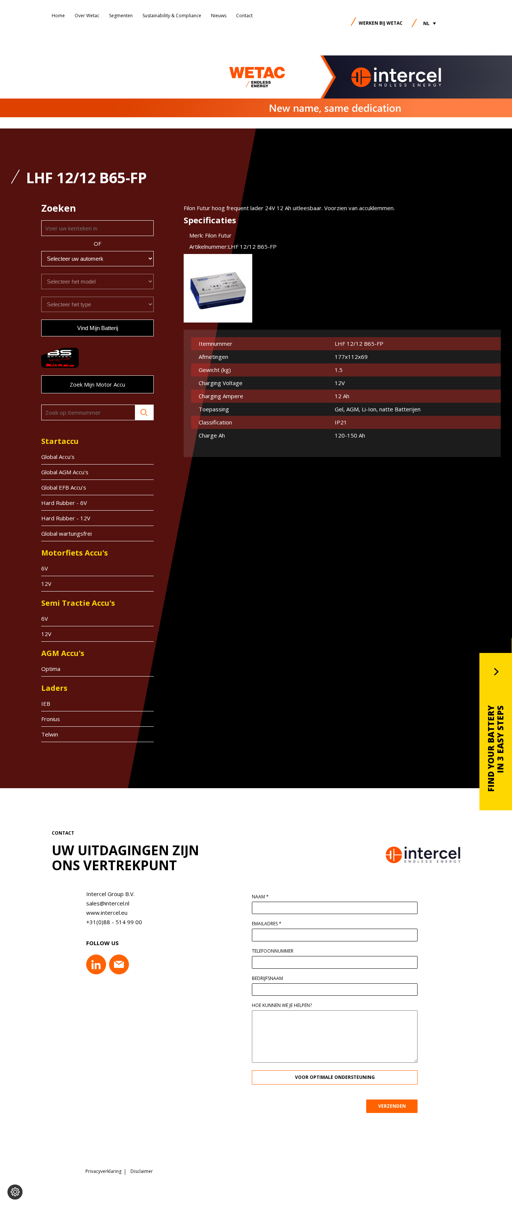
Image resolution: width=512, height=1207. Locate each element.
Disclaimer (141, 1171)
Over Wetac (87, 15)
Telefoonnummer (272, 951)
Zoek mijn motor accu (97, 384)
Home (58, 15)
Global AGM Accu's (64, 472)
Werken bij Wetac (381, 23)
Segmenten (121, 15)
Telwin (49, 734)
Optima (50, 668)
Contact (244, 15)
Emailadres (266, 924)
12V (46, 583)
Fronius (50, 719)
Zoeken (144, 412)
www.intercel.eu (106, 912)
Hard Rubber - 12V (65, 518)
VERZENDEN (392, 1106)
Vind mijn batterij (97, 328)
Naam (260, 897)
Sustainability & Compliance (171, 15)
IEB (45, 703)
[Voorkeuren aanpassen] (14, 1192)
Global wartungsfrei (66, 533)
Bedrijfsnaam (267, 978)
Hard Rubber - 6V (64, 502)
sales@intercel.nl (107, 903)
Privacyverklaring (103, 1171)
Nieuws (218, 15)
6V (44, 568)
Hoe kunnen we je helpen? (282, 1005)
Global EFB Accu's (63, 487)
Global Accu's (58, 456)
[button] (429, 23)
